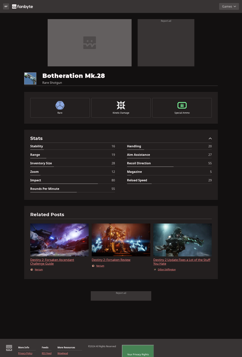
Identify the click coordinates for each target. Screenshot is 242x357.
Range (35, 155)
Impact (35, 180)
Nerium (39, 269)
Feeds (45, 347)
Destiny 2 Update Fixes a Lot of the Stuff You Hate (181, 261)
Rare (59, 112)
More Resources (66, 347)
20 (210, 146)
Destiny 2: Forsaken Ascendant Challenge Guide (52, 261)
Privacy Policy (25, 353)
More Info (23, 347)
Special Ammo (182, 112)
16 (113, 146)
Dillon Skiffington (167, 269)
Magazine (134, 172)
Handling (134, 146)
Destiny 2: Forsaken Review (111, 260)
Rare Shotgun (52, 83)
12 (113, 172)
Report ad (166, 21)
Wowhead (62, 353)
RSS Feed (46, 353)
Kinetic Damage (121, 112)
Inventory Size (41, 163)
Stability (36, 146)
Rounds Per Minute (44, 189)
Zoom (34, 172)
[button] (121, 139)
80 (113, 180)
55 (210, 163)
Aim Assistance (138, 155)
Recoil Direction (139, 163)
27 (210, 155)
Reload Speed (137, 180)
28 (113, 163)
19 (113, 155)
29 (210, 180)
